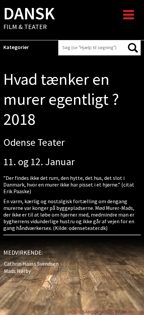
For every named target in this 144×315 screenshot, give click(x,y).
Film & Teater (29, 19)
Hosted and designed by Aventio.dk (106, 312)
